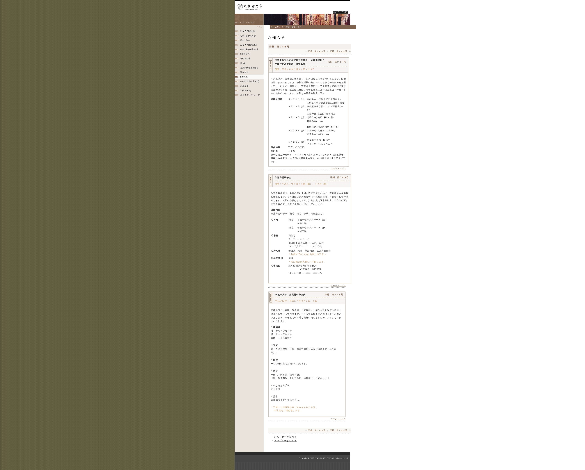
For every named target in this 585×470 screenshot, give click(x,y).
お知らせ (279, 27)
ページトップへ (338, 168)
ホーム (270, 27)
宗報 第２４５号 (316, 51)
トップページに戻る (285, 440)
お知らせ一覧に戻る (285, 437)
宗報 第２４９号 (338, 51)
